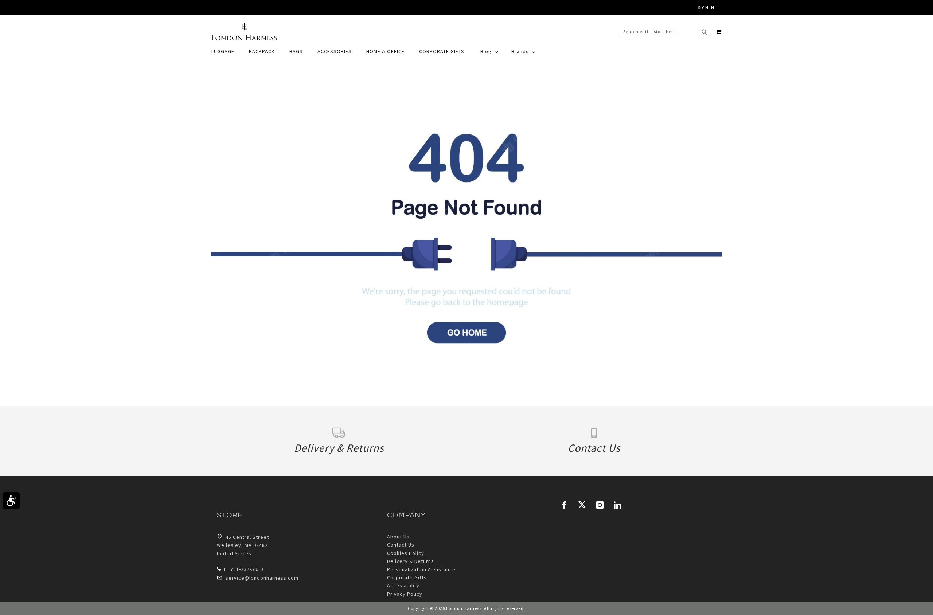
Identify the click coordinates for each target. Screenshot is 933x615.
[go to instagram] (600, 505)
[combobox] (665, 31)
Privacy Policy (404, 594)
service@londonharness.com (262, 578)
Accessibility (403, 585)
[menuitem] (226, 51)
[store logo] (244, 32)
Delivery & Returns (410, 561)
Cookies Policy (405, 553)
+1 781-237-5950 (243, 569)
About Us (398, 536)
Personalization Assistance (421, 569)
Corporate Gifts (407, 577)
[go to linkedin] (617, 505)
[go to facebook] (564, 505)
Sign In (706, 7)
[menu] (466, 51)
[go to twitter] (582, 505)
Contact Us (400, 544)
